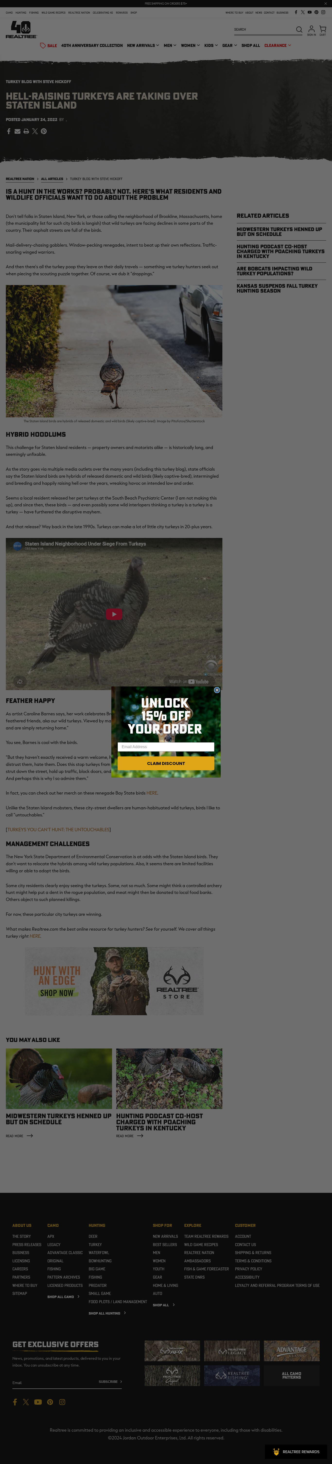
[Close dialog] (217, 690)
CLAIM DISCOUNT (166, 763)
